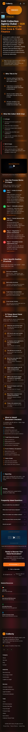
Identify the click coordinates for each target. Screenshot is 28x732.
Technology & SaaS (7, 674)
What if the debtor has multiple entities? (12, 514)
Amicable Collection (7, 687)
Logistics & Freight (7, 679)
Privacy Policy (6, 726)
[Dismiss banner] (20, 10)
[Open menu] (24, 3)
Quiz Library (6, 715)
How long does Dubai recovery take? (12, 519)
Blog (4, 662)
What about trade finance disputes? (11, 509)
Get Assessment (13, 564)
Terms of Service (14, 726)
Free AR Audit (6, 708)
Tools (4, 701)
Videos (4, 713)
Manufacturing (6, 672)
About (4, 657)
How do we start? (7, 524)
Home (2, 12)
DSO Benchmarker (7, 704)
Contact (5, 665)
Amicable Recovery (11, 215)
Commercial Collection (8, 694)
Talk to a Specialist (15, 569)
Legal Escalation (10, 251)
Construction (6, 677)
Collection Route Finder (8, 718)
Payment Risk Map (7, 706)
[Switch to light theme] (20, 3)
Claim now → (15, 10)
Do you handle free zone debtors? (11, 505)
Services (5, 660)
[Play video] (14, 166)
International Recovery (8, 689)
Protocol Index (6, 711)
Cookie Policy (22, 726)
